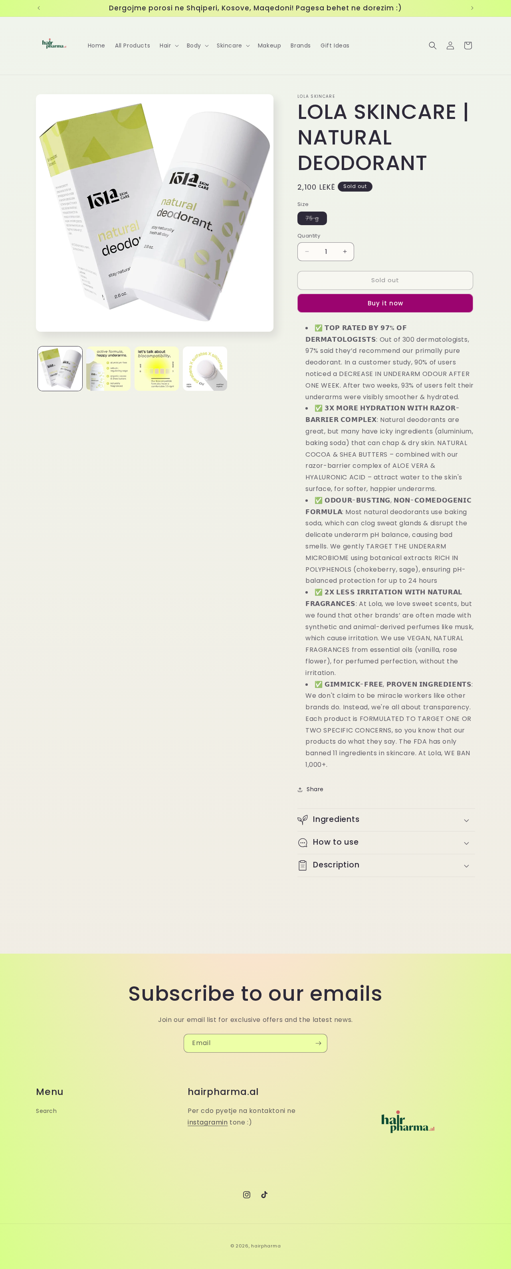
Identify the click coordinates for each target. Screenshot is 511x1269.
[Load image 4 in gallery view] (205, 368)
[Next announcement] (472, 8)
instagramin (208, 1122)
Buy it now (385, 303)
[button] (168, 45)
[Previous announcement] (39, 8)
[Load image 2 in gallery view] (108, 368)
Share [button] (315, 789)
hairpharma (266, 1246)
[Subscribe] (318, 1043)
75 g (316, 219)
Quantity (308, 236)
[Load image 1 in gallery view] (60, 368)
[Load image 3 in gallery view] (157, 368)
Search (46, 1111)
